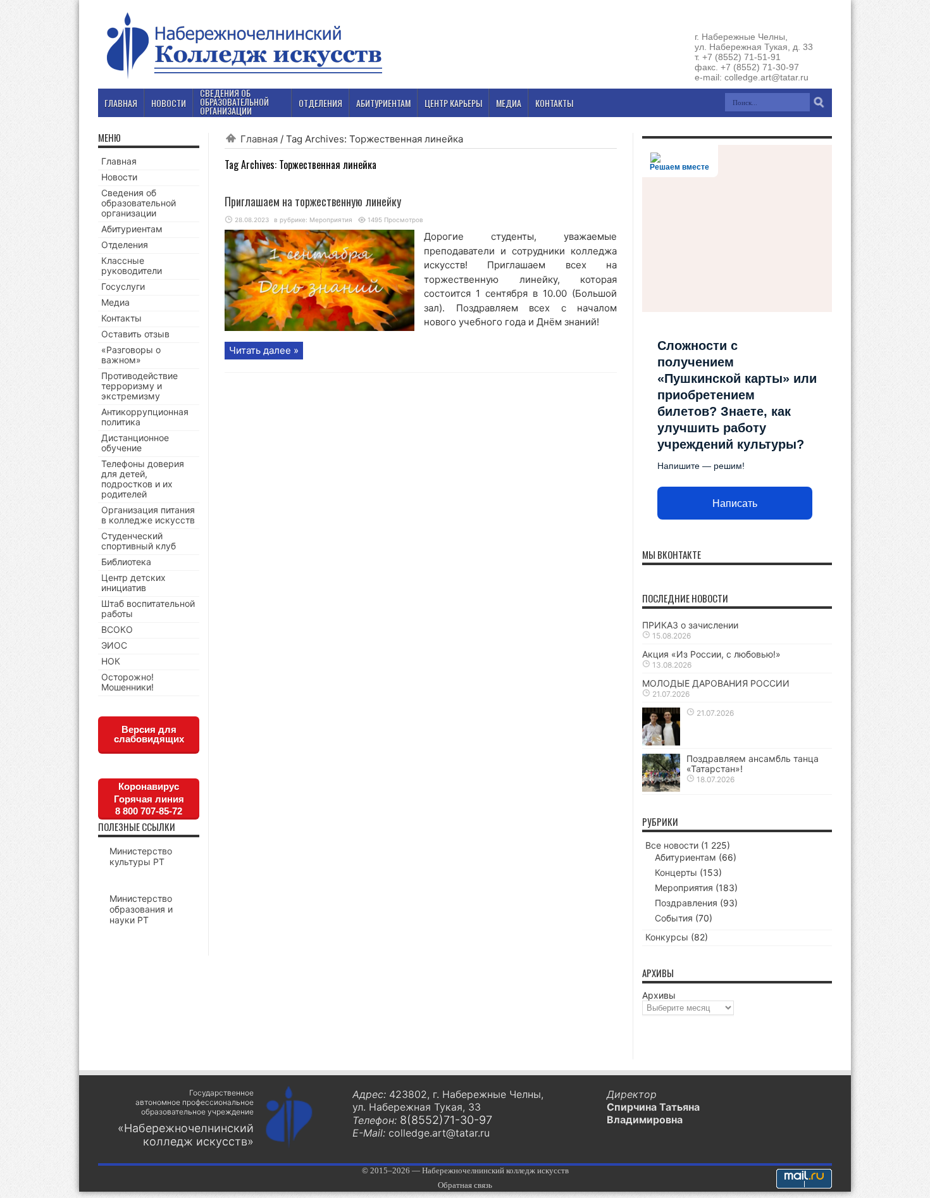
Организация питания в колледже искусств (148, 514)
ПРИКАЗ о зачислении (690, 625)
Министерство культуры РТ (140, 856)
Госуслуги (123, 286)
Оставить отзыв (135, 333)
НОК (110, 661)
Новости (119, 177)
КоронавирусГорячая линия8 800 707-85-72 (149, 798)
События (674, 918)
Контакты (121, 318)
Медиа (115, 302)
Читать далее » (264, 350)
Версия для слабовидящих (149, 734)
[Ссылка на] (661, 742)
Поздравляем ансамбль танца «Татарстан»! (752, 763)
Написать (734, 503)
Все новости (671, 845)
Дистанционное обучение (135, 442)
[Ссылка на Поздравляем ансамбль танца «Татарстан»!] (661, 788)
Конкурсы (666, 937)
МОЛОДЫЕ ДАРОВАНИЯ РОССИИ (716, 683)
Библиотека (126, 561)
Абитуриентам (132, 228)
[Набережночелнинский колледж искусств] (243, 78)
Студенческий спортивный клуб (138, 540)
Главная (259, 139)
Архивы (659, 995)
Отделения (124, 244)
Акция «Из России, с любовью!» (711, 654)
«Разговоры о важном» (131, 354)
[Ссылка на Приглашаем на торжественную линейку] (319, 327)
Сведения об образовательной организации (138, 202)
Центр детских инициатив (133, 582)
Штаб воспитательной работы (148, 608)
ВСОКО (117, 629)
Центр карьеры (453, 102)
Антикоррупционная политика (145, 416)
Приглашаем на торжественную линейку (313, 201)
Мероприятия (330, 219)
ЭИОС (114, 645)
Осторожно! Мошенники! (127, 681)
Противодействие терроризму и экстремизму (139, 385)
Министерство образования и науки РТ (141, 909)
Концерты (676, 872)
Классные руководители (131, 265)
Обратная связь (465, 1185)
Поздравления (686, 902)
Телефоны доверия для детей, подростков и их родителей (142, 478)
